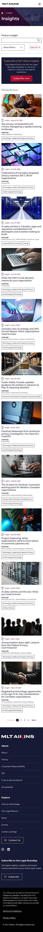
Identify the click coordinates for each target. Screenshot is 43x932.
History (4, 759)
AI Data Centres (8, 608)
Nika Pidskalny (21, 599)
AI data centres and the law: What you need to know (19, 593)
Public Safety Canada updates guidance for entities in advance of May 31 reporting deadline (20, 385)
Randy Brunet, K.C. (8, 239)
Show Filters (9, 47)
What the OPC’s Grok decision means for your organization (17, 279)
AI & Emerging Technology (12, 192)
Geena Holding (16, 495)
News (4, 818)
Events (4, 825)
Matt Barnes (15, 653)
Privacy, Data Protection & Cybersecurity (17, 499)
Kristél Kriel (18, 134)
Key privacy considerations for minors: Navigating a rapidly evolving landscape (21, 127)
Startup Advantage (10, 804)
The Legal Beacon (9, 811)
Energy (26, 243)
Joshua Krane (27, 495)
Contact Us (14, 840)
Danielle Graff (6, 339)
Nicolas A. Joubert (18, 339)
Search (39, 40)
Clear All (34, 47)
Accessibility (7, 787)
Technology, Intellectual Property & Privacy (18, 138)
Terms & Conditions (12, 911)
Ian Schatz (24, 393)
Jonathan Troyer (33, 239)
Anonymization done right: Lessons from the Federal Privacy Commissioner (20, 645)
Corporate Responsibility (13, 766)
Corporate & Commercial (11, 243)
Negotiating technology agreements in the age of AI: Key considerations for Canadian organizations (21, 694)
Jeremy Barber (6, 702)
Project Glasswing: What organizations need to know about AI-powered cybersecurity (19, 541)
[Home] (2, 13)
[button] (21, 720)
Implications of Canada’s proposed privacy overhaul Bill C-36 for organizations (20, 175)
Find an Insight (9, 35)
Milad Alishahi (21, 239)
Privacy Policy (9, 918)
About (4, 752)
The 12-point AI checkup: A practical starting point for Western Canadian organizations (20, 487)
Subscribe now (22, 78)
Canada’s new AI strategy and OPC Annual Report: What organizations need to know (20, 331)
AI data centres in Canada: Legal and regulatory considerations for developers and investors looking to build (21, 230)
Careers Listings (9, 832)
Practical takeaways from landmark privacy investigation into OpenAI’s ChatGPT (20, 434)
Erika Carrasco (6, 549)
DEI (3, 773)
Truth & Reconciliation (12, 780)
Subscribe (13, 876)
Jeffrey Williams (7, 134)
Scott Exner (5, 393)
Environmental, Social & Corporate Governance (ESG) (21, 396)
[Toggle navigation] (39, 4)
